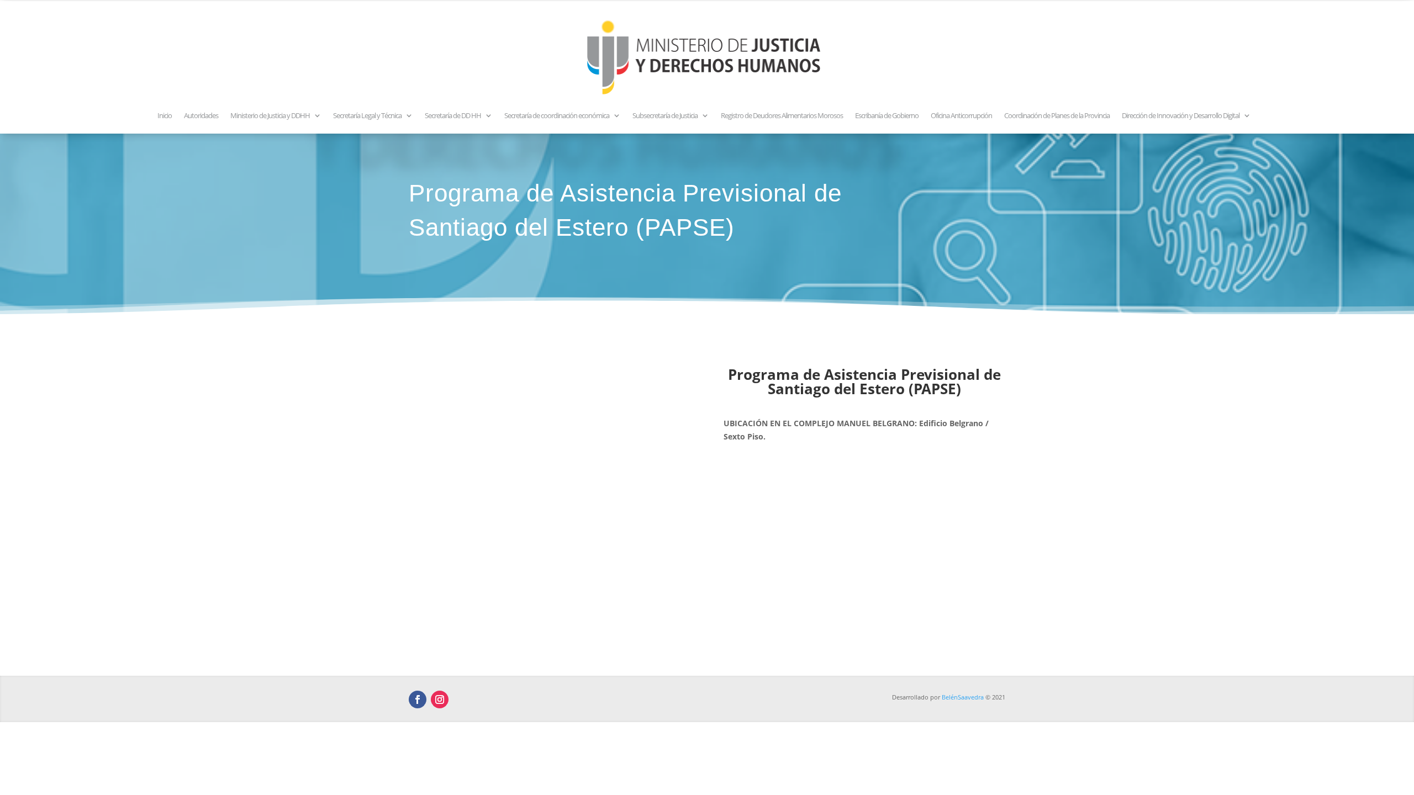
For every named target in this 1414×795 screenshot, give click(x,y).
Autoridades (201, 115)
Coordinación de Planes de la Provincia (1057, 115)
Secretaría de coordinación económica (556, 115)
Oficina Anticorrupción (961, 115)
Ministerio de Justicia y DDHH (270, 115)
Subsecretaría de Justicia (665, 115)
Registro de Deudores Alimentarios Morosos (782, 115)
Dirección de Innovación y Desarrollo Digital (1180, 115)
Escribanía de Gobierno (887, 115)
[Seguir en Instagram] (440, 699)
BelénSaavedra (963, 697)
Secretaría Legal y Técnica (367, 115)
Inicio (164, 115)
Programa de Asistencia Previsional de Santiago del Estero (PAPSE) (864, 381)
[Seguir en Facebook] (417, 699)
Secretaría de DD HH (453, 115)
